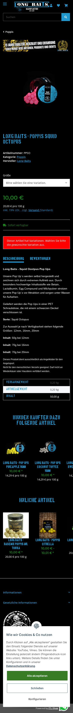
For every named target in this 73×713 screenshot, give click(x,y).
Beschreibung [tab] (13, 258)
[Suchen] (65, 17)
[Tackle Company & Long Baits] (32, 7)
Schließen (37, 688)
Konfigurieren (37, 699)
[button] (36, 183)
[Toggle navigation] (5, 2)
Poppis (21, 157)
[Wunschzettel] (58, 5)
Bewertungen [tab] (40, 258)
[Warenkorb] (66, 5)
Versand (34, 210)
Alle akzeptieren (37, 675)
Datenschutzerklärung (20, 666)
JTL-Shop (53, 708)
